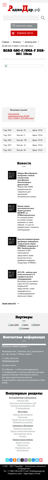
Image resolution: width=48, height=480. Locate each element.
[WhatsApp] (29, 460)
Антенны (17, 42)
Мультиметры (23, 450)
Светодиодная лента (23, 434)
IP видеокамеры (23, 408)
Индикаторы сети (22, 448)
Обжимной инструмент (23, 422)
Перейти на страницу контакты (14, 346)
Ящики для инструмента (22, 420)
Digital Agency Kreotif (32, 474)
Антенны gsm (31, 42)
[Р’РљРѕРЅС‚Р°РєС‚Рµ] (11, 460)
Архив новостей (9, 303)
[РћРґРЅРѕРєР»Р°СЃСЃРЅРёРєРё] (14, 460)
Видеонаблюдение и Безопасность (22, 398)
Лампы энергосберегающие (23, 431)
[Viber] (25, 460)
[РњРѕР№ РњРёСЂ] (33, 460)
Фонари (22, 436)
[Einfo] (25, 325)
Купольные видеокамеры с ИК (23, 403)
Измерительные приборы (23, 440)
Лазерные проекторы (22, 428)
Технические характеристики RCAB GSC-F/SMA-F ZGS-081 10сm (21, 116)
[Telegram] (18, 460)
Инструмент (23, 412)
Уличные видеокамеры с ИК (23, 406)
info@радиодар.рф (10, 361)
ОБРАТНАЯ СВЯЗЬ (24, 26)
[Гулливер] (24, 328)
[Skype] (37, 460)
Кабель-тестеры (23, 442)
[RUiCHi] (35, 325)
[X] (22, 460)
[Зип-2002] (13, 325)
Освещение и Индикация (23, 426)
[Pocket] (40, 460)
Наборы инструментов (23, 414)
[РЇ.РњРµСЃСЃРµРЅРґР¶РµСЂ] (7, 460)
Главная (5, 42)
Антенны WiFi (23, 400)
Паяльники (22, 417)
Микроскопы (22, 445)
